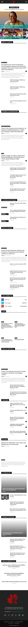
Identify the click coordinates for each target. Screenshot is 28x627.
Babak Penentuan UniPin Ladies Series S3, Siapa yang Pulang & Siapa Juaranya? (18, 272)
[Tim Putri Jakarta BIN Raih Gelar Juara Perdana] (5, 412)
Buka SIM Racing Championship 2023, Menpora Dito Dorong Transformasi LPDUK (18, 279)
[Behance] (5, 615)
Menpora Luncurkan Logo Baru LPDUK (18, 264)
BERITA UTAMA (4, 62)
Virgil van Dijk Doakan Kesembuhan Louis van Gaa (14, 581)
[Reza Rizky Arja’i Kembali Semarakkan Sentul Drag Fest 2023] (5, 96)
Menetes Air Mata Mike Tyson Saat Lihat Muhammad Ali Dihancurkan (13, 443)
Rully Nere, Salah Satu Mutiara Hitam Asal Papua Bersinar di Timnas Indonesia (17, 540)
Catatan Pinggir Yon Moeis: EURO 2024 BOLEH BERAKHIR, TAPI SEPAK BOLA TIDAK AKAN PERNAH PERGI (13, 157)
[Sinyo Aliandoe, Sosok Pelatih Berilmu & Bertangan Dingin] (14, 19)
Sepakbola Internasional (6, 126)
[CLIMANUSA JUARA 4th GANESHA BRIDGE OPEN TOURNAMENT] (5, 426)
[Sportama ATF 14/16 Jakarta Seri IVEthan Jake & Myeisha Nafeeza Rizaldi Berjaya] (5, 419)
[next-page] (4, 108)
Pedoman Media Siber (19, 621)
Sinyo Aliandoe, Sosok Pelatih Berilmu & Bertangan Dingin (14, 9)
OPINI (3, 153)
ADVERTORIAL (4, 248)
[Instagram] (12, 615)
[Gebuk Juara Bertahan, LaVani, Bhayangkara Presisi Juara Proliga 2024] (11, 33)
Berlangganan (23, 306)
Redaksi (2, 71)
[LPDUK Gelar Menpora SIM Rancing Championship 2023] (5, 82)
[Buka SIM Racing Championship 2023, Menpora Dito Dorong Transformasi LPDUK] (5, 280)
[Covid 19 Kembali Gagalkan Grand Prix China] (5, 103)
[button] (2, 1)
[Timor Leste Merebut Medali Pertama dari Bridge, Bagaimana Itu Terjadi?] (5, 212)
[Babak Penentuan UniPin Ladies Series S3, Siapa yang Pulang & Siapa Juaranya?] (5, 273)
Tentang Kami (6, 621)
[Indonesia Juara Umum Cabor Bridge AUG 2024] (5, 205)
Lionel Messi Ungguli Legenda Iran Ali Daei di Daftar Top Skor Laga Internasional (18, 176)
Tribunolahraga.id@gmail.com (17, 611)
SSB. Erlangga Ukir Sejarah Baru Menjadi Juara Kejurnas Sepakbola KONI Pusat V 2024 (17, 386)
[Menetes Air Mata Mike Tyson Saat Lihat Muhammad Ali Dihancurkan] (14, 454)
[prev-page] (2, 108)
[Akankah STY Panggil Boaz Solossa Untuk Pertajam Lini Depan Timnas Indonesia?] (5, 555)
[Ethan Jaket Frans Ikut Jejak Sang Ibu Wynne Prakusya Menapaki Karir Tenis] (5, 433)
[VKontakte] (22, 615)
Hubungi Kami (17, 623)
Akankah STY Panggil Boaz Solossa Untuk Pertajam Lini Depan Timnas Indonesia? (17, 554)
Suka (26, 299)
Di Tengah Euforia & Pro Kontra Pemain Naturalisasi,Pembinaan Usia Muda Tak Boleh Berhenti (18, 393)
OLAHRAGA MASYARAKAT (4, 214)
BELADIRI (3, 459)
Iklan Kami (12, 621)
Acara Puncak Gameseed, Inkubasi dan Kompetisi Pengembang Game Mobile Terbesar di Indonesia (12, 252)
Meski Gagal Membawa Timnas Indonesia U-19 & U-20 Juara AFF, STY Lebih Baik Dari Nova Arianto (18, 547)
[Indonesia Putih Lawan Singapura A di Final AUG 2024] (5, 219)
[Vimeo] (19, 615)
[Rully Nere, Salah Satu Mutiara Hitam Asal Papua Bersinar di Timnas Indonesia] (5, 541)
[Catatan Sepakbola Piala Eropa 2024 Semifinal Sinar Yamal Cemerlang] (5, 191)
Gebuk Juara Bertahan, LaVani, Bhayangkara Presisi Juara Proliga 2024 (17, 404)
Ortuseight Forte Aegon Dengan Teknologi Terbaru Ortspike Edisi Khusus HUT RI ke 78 (17, 286)
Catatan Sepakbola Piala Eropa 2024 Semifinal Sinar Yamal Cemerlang (7, 340)
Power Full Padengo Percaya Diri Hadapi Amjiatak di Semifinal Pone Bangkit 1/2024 (13, 373)
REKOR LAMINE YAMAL (19, 339)
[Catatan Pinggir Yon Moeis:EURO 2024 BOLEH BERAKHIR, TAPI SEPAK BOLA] (5, 170)
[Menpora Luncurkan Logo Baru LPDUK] (5, 266)
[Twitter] (15, 615)
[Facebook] (8, 615)
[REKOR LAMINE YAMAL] (21, 334)
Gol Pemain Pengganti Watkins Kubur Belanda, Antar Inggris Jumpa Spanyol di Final (18, 183)
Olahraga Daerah (4, 369)
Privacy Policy (10, 623)
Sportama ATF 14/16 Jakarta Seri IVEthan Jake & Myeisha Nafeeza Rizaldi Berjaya (17, 418)
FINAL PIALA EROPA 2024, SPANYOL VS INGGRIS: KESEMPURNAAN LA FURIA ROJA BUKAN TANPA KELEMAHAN (13, 130)
